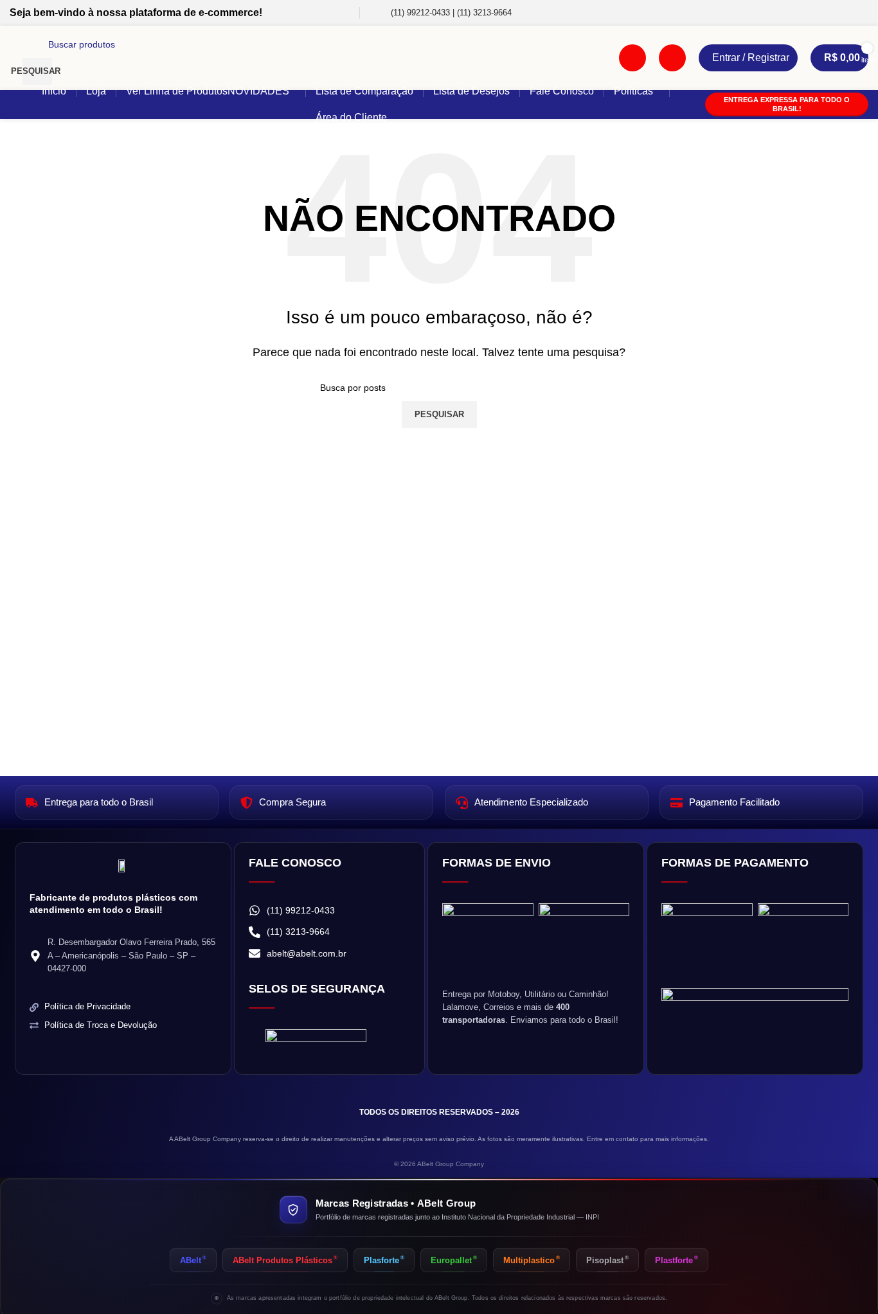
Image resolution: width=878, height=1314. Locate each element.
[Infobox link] (442, 13)
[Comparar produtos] (632, 58)
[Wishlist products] (672, 58)
